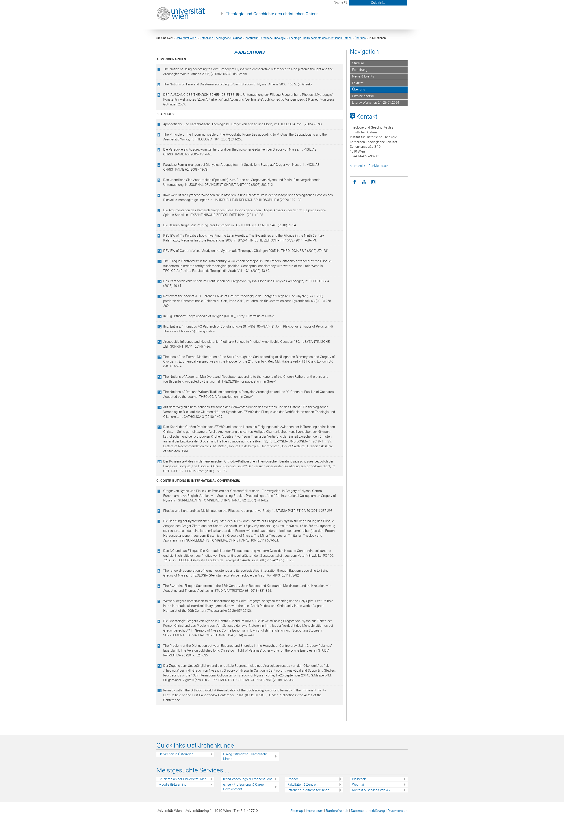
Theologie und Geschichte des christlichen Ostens (272, 13)
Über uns (360, 38)
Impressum (314, 811)
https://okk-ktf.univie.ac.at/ (369, 166)
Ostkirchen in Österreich (176, 754)
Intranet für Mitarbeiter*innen (308, 790)
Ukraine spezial (363, 96)
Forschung (359, 70)
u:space (293, 779)
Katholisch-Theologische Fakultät (221, 38)
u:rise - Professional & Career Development (244, 787)
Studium (358, 63)
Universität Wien (186, 38)
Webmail (358, 785)
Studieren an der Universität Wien (182, 779)
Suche (339, 2)
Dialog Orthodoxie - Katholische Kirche (245, 756)
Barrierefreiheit (337, 811)
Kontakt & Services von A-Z (371, 790)
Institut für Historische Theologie (265, 38)
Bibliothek (359, 779)
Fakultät (358, 83)
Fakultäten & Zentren (302, 785)
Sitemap (296, 811)
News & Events (363, 76)
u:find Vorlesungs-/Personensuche (248, 779)
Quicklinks (378, 3)
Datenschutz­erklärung (368, 811)
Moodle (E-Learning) (173, 785)
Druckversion (398, 811)
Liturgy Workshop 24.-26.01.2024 (375, 103)
